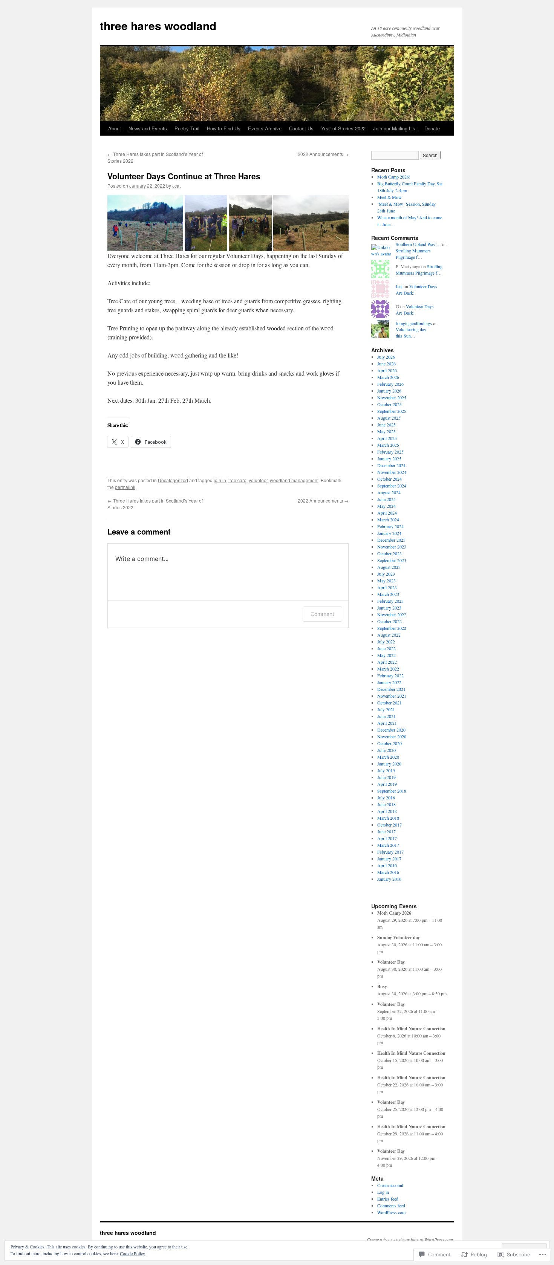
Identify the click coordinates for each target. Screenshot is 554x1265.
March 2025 (388, 445)
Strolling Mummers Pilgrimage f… (413, 254)
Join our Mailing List (395, 128)
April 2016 (387, 865)
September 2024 (391, 486)
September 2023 (391, 560)
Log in (383, 1192)
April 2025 (387, 438)
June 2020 (386, 750)
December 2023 (391, 540)
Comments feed (391, 1205)
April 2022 (387, 662)
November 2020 (391, 736)
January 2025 (389, 458)
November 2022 (391, 614)
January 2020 (389, 764)
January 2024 (389, 533)
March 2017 (388, 845)
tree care (237, 480)
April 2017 (387, 838)
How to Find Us (223, 128)
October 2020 (389, 743)
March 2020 (388, 757)
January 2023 (389, 608)
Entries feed (387, 1199)
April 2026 (387, 370)
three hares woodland (158, 25)
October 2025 (389, 404)
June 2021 (386, 716)
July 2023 (386, 574)
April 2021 (387, 723)
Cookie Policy (132, 1253)
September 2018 (391, 791)
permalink (125, 487)
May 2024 (386, 506)
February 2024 (390, 526)
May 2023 (386, 581)
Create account (390, 1185)
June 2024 (386, 499)
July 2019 (386, 770)
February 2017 (390, 852)
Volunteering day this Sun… (411, 332)
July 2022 (386, 642)
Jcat (176, 185)
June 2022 (386, 648)
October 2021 (389, 703)
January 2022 (389, 682)
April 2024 (387, 513)
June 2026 (386, 364)
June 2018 (386, 804)
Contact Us (301, 128)
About (114, 128)
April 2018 (387, 811)
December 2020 (391, 730)
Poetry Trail (186, 128)
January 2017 (389, 859)
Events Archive (265, 128)
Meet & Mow (389, 197)
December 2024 (391, 465)
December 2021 (391, 689)
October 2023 (389, 553)
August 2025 (389, 418)
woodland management (294, 480)
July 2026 (386, 357)
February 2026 (390, 384)
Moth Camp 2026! (393, 177)
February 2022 (390, 675)
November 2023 (391, 547)
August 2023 (389, 567)
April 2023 (387, 587)
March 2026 (388, 377)
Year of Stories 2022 (343, 128)
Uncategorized (173, 480)
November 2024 (391, 472)
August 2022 (389, 635)
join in (220, 480)
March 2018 (388, 818)
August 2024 (389, 492)
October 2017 (389, 825)
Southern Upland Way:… (418, 244)
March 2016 (388, 872)
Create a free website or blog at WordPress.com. (410, 1239)
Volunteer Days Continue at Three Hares (183, 176)
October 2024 (389, 479)
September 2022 (391, 628)
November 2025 (391, 397)
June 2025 (386, 425)
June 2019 (386, 777)
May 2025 (386, 431)
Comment (322, 614)
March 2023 (388, 594)
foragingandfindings (414, 323)
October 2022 (389, 621)
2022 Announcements (323, 154)
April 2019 (387, 784)
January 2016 (389, 879)
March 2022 (388, 669)
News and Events (148, 128)
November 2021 (391, 696)
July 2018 (386, 797)
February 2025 (390, 452)
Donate (432, 128)
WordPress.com (391, 1212)
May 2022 (386, 655)
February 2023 (390, 601)
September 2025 (391, 411)
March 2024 (388, 519)
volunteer (258, 480)
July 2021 (386, 709)
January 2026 (389, 391)
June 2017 (386, 831)
